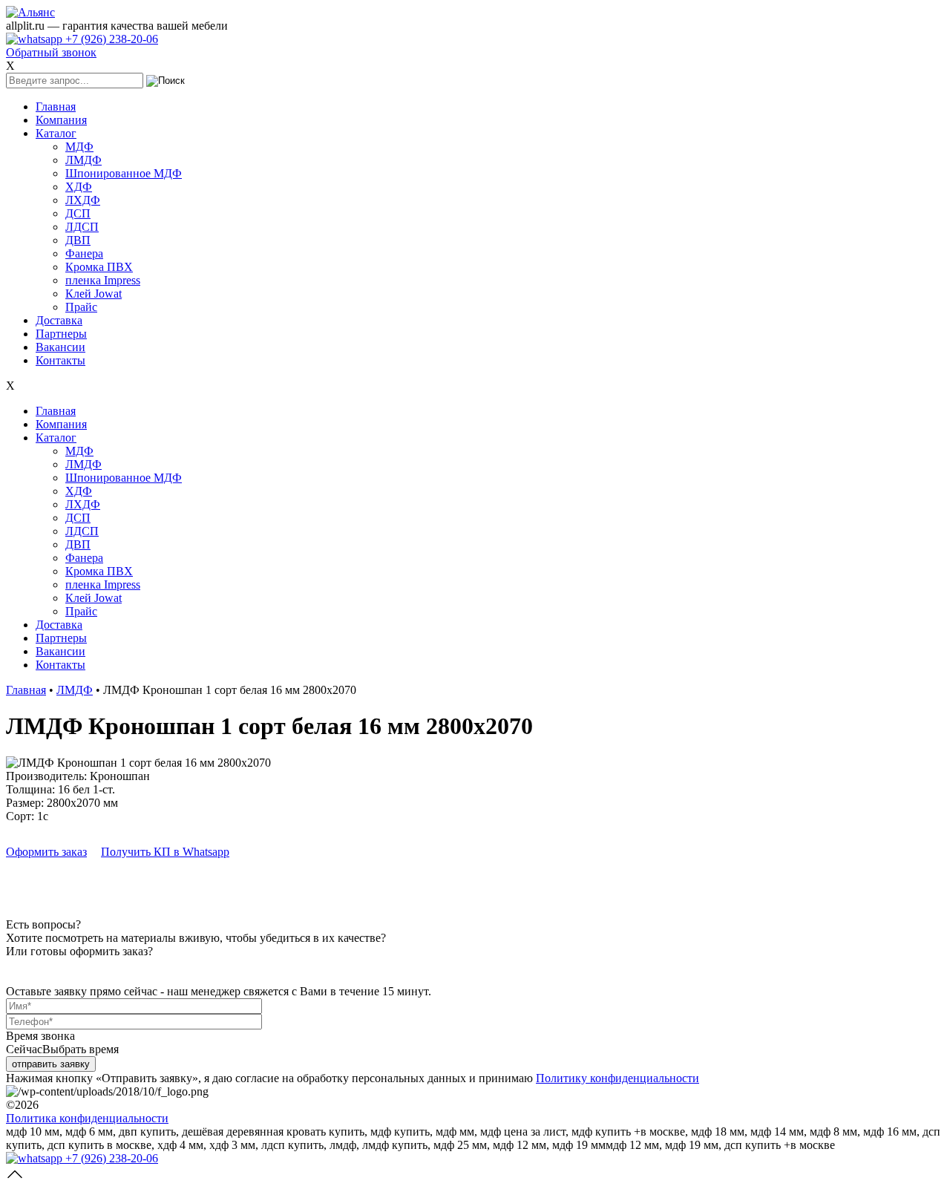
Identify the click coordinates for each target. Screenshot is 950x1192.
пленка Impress (102, 280)
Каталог (56, 133)
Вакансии (60, 347)
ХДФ (78, 186)
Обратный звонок (51, 52)
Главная (56, 106)
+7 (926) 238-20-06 (110, 39)
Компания (61, 120)
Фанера (84, 253)
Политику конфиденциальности (617, 1078)
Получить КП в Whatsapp (165, 851)
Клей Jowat (93, 293)
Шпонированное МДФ (123, 173)
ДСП (78, 213)
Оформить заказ (46, 851)
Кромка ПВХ (99, 267)
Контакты (60, 360)
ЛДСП (82, 226)
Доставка (59, 320)
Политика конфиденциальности (87, 1118)
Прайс (81, 307)
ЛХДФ (82, 200)
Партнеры (61, 333)
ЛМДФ (83, 160)
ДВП (78, 240)
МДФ (79, 146)
